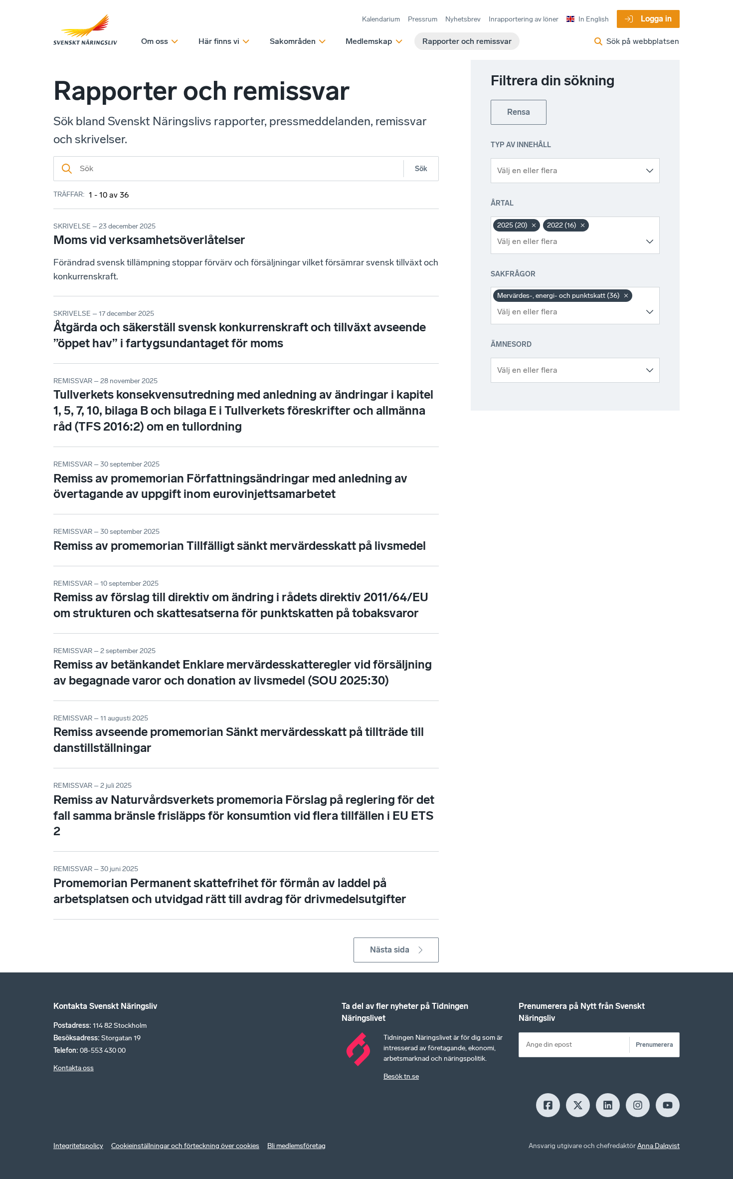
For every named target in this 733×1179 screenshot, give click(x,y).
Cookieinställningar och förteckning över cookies (185, 1146)
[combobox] (567, 171)
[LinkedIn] (608, 1105)
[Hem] (85, 30)
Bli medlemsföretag (296, 1146)
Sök (421, 169)
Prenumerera (654, 1044)
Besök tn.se (401, 1076)
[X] (578, 1105)
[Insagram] (638, 1105)
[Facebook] (548, 1105)
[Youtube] (668, 1105)
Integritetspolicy (78, 1146)
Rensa (518, 112)
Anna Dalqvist (658, 1146)
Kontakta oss (73, 1068)
